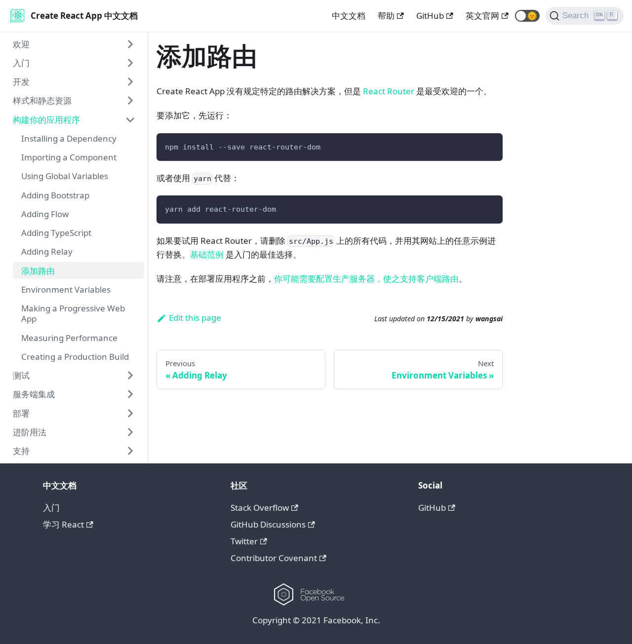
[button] (527, 16)
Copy (486, 145)
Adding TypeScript (56, 232)
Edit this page (195, 317)
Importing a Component (69, 157)
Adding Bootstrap (55, 195)
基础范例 (207, 254)
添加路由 (38, 270)
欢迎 (21, 44)
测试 (21, 375)
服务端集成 (34, 394)
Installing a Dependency (69, 138)
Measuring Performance (69, 337)
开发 (21, 81)
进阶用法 (29, 432)
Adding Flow (45, 214)
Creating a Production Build (75, 356)
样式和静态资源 (42, 100)
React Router (388, 91)
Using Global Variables (64, 176)
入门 (21, 63)
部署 (21, 413)
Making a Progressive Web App (73, 313)
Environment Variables (66, 289)
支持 (21, 450)
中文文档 (348, 15)
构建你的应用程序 (46, 119)
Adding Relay (47, 251)
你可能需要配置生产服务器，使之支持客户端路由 (366, 278)
